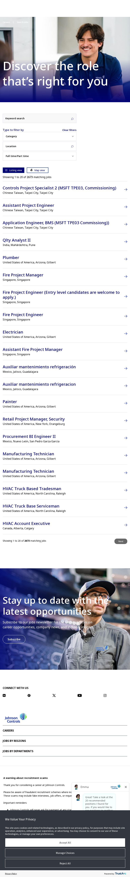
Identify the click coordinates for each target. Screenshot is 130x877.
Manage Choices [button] (65, 853)
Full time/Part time (17, 156)
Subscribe (14, 639)
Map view (39, 170)
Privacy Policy (11, 873)
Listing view (15, 170)
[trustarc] (120, 873)
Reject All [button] (65, 863)
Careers (6, 22)
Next (120, 541)
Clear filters (69, 130)
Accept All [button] (65, 842)
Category (11, 136)
